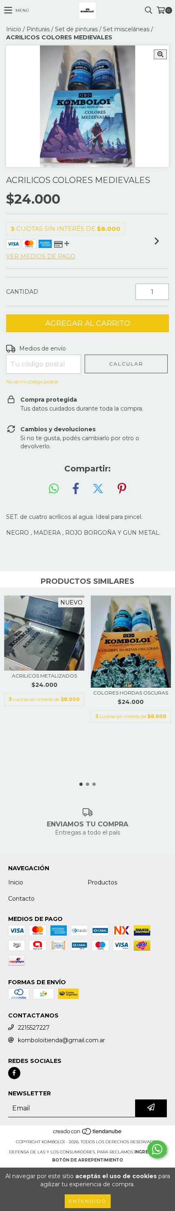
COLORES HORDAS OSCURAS (130, 693)
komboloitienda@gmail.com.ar (61, 1040)
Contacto (21, 898)
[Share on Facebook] (76, 489)
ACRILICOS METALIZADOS (44, 676)
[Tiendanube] (87, 1133)
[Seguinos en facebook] (14, 1073)
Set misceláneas (126, 29)
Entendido (88, 1201)
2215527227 (34, 1027)
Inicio (13, 29)
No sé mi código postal (32, 382)
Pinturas (38, 29)
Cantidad (22, 291)
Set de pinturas (76, 29)
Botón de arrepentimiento (87, 1160)
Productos (102, 882)
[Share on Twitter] (98, 489)
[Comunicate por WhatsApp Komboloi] (157, 1149)
